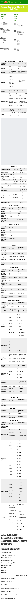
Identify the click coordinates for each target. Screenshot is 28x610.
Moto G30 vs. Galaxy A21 (8, 598)
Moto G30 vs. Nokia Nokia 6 (9, 595)
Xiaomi (16, 15)
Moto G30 (2, 17)
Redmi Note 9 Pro (16, 18)
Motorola (3, 15)
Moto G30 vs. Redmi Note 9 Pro (10, 588)
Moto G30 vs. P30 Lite (7, 591)
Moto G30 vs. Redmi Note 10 (9, 578)
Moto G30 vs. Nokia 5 (7, 585)
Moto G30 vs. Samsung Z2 (8, 581)
